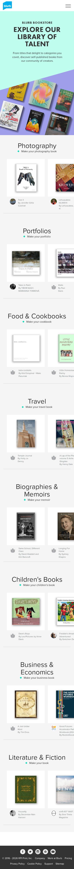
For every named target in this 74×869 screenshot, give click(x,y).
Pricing (68, 858)
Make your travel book (39, 407)
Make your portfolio (39, 236)
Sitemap (60, 863)
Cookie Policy (34, 863)
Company (40, 858)
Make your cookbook (38, 321)
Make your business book (39, 678)
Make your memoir (39, 500)
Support (48, 863)
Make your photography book (39, 151)
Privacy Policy (17, 863)
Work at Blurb (55, 858)
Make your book (39, 763)
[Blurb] (7, 7)
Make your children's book (39, 585)
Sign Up (55, 6)
